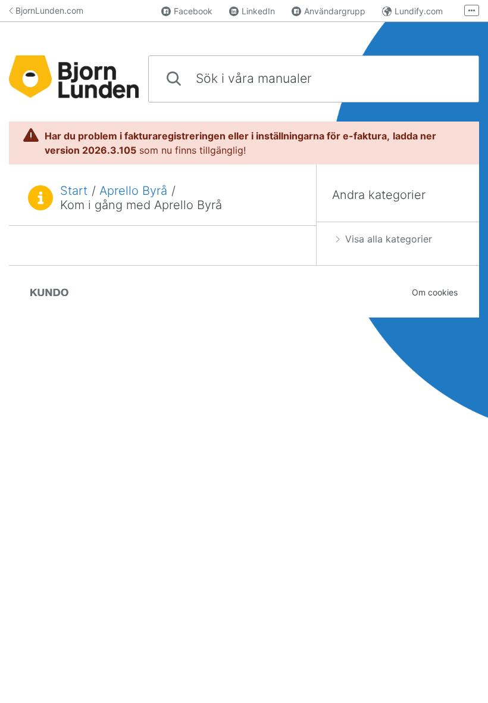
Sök (450, 78)
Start (73, 190)
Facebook (193, 11)
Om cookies (435, 292)
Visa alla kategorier (388, 239)
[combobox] (313, 79)
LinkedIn (258, 11)
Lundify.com (419, 11)
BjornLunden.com (49, 10)
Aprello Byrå (133, 190)
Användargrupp (334, 11)
